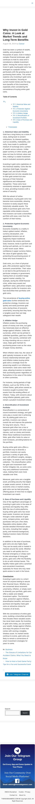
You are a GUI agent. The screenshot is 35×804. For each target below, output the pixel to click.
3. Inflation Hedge (22, 113)
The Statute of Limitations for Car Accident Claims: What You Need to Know (17, 655)
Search (7, 709)
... (3, 669)
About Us (22, 795)
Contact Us (13, 795)
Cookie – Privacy (24, 792)
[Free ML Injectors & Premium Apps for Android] (9, 3)
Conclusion (13, 127)
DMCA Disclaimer (11, 792)
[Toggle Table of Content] (4, 102)
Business (9, 649)
